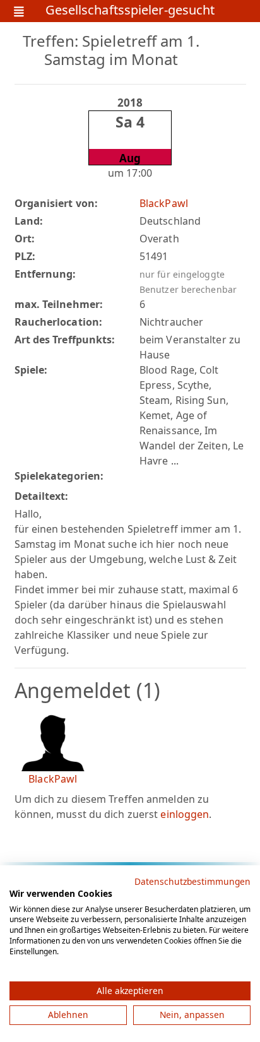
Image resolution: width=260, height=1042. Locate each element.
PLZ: (25, 256)
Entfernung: (45, 274)
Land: (29, 221)
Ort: (25, 239)
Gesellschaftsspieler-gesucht (130, 11)
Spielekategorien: (59, 476)
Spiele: (31, 370)
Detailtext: (42, 496)
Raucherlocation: (59, 322)
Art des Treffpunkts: (65, 339)
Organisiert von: (56, 203)
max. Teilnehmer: (59, 304)
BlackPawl (163, 203)
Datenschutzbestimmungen (192, 881)
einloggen (184, 814)
